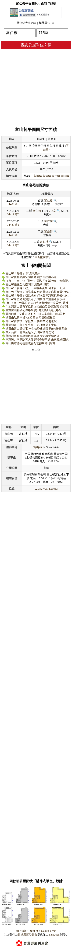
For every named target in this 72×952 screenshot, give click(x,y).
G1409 (10, 234)
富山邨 (48, 231)
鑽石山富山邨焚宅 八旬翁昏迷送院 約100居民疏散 (36, 328)
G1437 (10, 224)
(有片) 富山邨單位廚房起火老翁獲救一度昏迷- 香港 (37, 302)
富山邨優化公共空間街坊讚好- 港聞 (27, 284)
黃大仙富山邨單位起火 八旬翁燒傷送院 (30, 332)
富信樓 (46, 175)
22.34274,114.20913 (46, 488)
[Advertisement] (36, 87)
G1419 (10, 214)
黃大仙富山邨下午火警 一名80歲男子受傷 (31, 324)
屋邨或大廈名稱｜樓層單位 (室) (36, 22)
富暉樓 (65, 175)
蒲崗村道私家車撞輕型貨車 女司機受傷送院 (32, 335)
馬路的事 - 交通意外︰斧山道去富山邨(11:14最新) (36, 313)
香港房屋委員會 (27, 934)
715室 (52, 210)
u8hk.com (54, 934)
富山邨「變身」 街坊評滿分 (23, 273)
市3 (17, 203)
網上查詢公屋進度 (27, 930)
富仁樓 (56, 175)
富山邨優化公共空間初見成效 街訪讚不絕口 (32, 277)
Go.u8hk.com (48, 930)
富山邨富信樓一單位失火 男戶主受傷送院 (31, 321)
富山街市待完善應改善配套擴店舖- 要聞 (30, 343)
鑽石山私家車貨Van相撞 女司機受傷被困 (30, 317)
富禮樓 (37, 175)
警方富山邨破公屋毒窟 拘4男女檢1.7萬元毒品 (34, 310)
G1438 (10, 203)
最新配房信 (42, 257)
